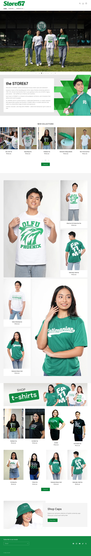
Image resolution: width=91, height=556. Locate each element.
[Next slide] (51, 73)
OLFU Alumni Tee (77, 443)
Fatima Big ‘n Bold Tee (74, 272)
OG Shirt (56, 442)
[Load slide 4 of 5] (46, 73)
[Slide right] (48, 160)
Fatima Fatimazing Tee (17, 321)
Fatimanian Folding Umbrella (66, 151)
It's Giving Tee (13, 482)
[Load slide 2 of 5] (42, 73)
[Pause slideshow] (55, 73)
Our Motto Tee (35, 441)
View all (45, 164)
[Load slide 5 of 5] (48, 73)
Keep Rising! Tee (27, 151)
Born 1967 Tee (9, 151)
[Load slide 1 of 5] (39, 73)
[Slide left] (42, 160)
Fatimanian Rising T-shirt (17, 371)
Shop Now (52, 520)
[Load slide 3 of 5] (44, 73)
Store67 (8, 552)
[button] (11, 8)
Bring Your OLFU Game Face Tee (74, 223)
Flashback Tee (47, 151)
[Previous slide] (36, 73)
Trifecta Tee (35, 482)
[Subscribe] (27, 543)
